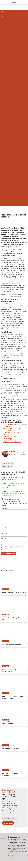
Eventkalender (10, 195)
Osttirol (11, 114)
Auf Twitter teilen (7, 466)
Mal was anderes (11, 157)
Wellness (9, 153)
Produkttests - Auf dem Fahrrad (14, 31)
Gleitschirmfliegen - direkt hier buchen (16, 160)
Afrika (10, 97)
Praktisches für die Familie (13, 168)
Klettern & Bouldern (11, 135)
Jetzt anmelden (8, 823)
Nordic (8, 137)
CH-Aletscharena (13, 78)
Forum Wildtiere (11, 174)
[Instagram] (4, 200)
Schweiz (8, 76)
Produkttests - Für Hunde (13, 24)
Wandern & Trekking (12, 149)
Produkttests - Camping (12, 39)
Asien (10, 101)
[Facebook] (4, 202)
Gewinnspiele (10, 193)
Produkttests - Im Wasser (13, 33)
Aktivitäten (7, 132)
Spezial (6, 182)
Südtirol (11, 124)
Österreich (9, 62)
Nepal (10, 105)
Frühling (9, 189)
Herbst (8, 187)
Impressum (19, 854)
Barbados (11, 103)
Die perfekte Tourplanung (13, 155)
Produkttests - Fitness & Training (15, 37)
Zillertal (11, 72)
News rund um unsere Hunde (14, 176)
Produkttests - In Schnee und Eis (15, 35)
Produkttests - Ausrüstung (13, 28)
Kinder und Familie (9, 162)
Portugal (11, 91)
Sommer (9, 185)
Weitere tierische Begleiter (13, 180)
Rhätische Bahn (13, 81)
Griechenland (12, 85)
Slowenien (9, 126)
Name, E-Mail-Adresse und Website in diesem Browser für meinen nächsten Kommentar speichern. (12, 548)
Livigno (10, 122)
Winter (8, 183)
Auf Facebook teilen (8, 464)
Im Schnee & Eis (10, 45)
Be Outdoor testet (8, 18)
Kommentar (5, 508)
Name (3, 528)
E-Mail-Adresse (6, 533)
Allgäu (10, 53)
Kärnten (11, 66)
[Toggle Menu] (2, 16)
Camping (9, 133)
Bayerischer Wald (13, 58)
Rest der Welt (10, 95)
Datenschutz (11, 855)
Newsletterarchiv (12, 854)
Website (11, 456)
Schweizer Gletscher (14, 80)
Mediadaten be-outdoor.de (14, 857)
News (8, 191)
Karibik (10, 107)
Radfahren (9, 139)
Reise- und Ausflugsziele (10, 47)
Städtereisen (10, 147)
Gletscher (11, 74)
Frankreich (11, 89)
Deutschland (10, 49)
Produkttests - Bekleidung (13, 26)
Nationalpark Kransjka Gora (16, 128)
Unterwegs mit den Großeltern (14, 166)
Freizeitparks (12, 60)
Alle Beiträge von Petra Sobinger (17, 454)
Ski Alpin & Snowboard (12, 143)
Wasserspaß (10, 151)
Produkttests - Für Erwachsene (14, 20)
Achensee (11, 64)
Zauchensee (12, 70)
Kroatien (11, 87)
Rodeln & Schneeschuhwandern (14, 141)
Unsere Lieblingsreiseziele (13, 108)
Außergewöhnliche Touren (15, 116)
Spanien (11, 93)
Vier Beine (6, 172)
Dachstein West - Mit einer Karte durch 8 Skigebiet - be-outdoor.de (13, 485)
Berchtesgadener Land (14, 56)
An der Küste (12, 51)
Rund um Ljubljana (13, 130)
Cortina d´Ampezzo (14, 120)
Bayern (10, 55)
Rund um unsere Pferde (12, 178)
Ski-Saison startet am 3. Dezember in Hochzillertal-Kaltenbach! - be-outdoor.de (13, 493)
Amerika (11, 99)
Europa (8, 83)
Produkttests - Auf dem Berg (14, 30)
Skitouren (9, 145)
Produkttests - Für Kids (12, 22)
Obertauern (12, 68)
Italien (8, 118)
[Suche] (4, 197)
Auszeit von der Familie (12, 170)
